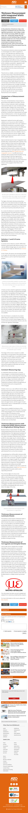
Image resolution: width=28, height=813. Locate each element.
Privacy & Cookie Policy (8, 766)
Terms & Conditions (7, 764)
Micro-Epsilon (4, 600)
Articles (4, 744)
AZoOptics (5, 735)
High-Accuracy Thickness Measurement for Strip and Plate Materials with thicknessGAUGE (17, 711)
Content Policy (6, 768)
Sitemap (16, 752)
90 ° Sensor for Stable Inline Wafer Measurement (17, 705)
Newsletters (16, 749)
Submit (24, 633)
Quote (14, 698)
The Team (16, 754)
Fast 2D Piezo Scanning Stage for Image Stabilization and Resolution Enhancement (18, 671)
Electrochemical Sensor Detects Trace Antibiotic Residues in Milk (17, 644)
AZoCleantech (6, 733)
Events (15, 744)
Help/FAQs (16, 751)
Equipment (5, 746)
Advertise (5, 763)
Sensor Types (17, 747)
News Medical (17, 733)
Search (4, 757)
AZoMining (16, 728)
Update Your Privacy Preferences (14, 809)
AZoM (4, 728)
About (4, 756)
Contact (4, 761)
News (4, 742)
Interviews (5, 749)
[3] (5, 658)
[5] (5, 671)
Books (15, 742)
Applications (16, 746)
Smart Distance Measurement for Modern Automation (17, 716)
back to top (23, 774)
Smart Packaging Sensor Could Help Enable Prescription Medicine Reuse (18, 651)
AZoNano (5, 730)
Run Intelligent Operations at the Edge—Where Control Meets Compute (18, 658)
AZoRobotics (5, 731)
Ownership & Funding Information (8, 770)
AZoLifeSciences (17, 735)
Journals (5, 752)
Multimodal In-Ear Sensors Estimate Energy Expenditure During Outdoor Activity (18, 664)
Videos (4, 747)
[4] (5, 665)
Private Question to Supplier (20, 631)
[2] (5, 651)
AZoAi (15, 731)
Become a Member (7, 759)
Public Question (7, 631)
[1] (5, 645)
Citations (4, 610)
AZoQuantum (17, 730)
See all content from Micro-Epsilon (9, 721)
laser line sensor (21, 467)
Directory (5, 751)
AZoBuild (5, 736)
